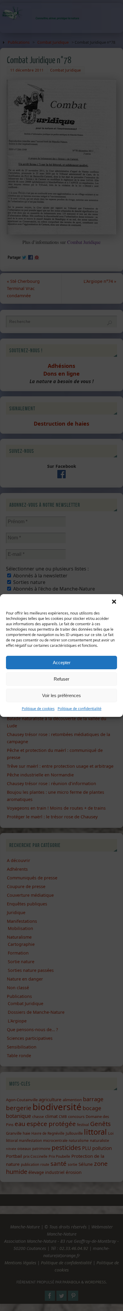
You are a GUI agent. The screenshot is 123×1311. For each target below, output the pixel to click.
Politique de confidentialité (80, 708)
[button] (114, 602)
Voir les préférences (61, 695)
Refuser (61, 679)
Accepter (61, 662)
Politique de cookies (38, 708)
